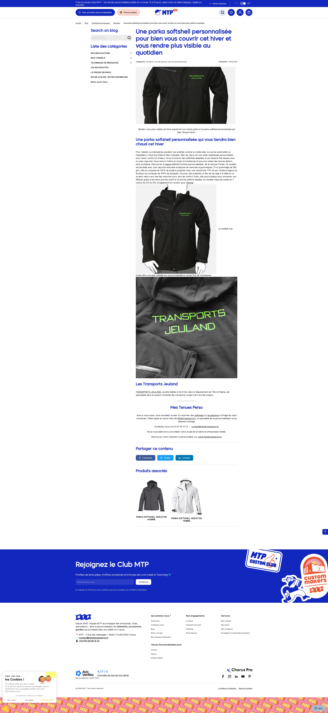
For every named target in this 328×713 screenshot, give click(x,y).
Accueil (78, 23)
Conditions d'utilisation (227, 688)
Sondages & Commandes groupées (235, 633)
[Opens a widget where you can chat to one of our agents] (318, 708)
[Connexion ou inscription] (240, 12)
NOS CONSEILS (98, 58)
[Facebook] (223, 676)
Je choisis (29, 700)
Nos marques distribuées (161, 637)
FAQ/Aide (189, 629)
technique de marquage (101, 23)
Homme (154, 650)
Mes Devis (225, 625)
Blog (86, 23)
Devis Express (191, 633)
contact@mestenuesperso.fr (205, 426)
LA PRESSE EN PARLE (101, 72)
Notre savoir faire (99, 82)
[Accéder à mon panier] (248, 12)
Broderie (116, 23)
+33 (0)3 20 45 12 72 (89, 641)
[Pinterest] (249, 676)
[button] (5, 709)
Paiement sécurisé (193, 625)
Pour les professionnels (177, 62)
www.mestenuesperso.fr (210, 437)
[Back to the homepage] (164, 12)
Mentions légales (245, 688)
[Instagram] (229, 676)
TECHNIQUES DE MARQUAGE (105, 63)
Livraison (189, 621)
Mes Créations (227, 629)
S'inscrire (143, 582)
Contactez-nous (157, 625)
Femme (189, 182)
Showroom (155, 621)
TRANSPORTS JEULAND (148, 392)
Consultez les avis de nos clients (113, 675)
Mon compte (226, 621)
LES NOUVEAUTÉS (100, 67)
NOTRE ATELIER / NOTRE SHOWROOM (109, 77)
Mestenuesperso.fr (186, 418)
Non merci (11, 700)
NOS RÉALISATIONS (100, 53)
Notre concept (156, 633)
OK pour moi (47, 700)
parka (168, 164)
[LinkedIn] (236, 676)
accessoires (213, 415)
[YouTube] (243, 676)
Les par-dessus (160, 62)
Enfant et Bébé (157, 658)
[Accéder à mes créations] (231, 12)
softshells (199, 415)
